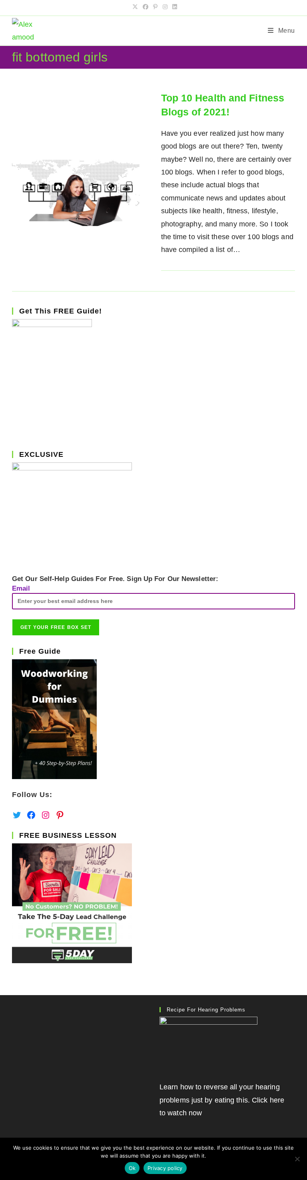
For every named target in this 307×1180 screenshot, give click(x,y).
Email (21, 588)
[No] (297, 1159)
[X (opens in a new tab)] (135, 6)
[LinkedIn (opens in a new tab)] (173, 6)
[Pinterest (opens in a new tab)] (155, 6)
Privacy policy (165, 1168)
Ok (132, 1168)
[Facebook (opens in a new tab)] (145, 6)
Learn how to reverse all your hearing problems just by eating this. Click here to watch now (221, 1100)
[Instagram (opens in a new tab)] (165, 6)
